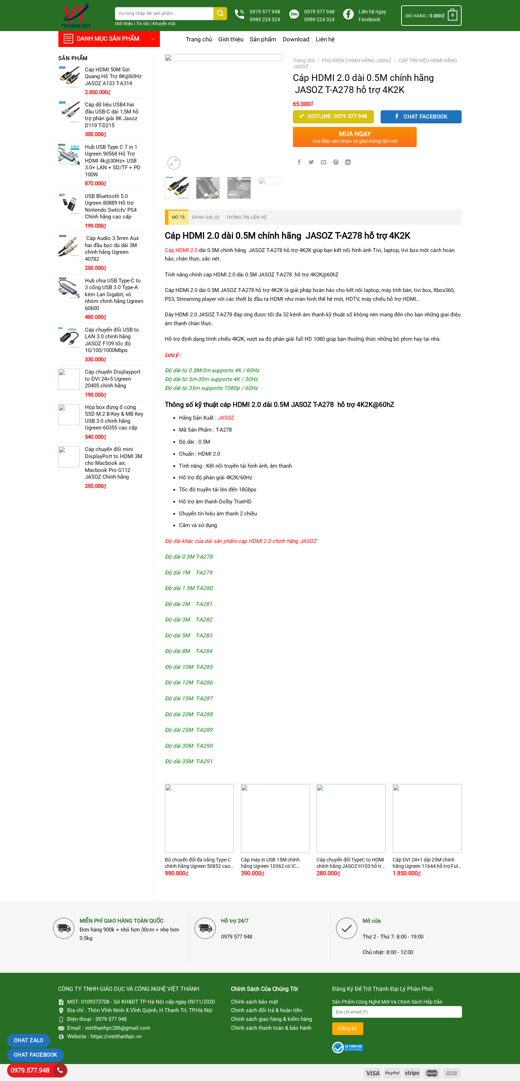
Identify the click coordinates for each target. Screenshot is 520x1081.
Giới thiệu (124, 23)
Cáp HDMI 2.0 (181, 250)
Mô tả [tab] (178, 217)
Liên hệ (325, 39)
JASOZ (226, 418)
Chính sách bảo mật (254, 1002)
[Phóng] (173, 163)
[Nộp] (220, 13)
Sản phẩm (263, 39)
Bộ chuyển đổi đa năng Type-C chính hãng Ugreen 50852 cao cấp (198, 863)
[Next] (271, 112)
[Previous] (176, 112)
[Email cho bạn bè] (323, 162)
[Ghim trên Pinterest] (336, 162)
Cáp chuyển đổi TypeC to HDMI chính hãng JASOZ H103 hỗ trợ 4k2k (351, 863)
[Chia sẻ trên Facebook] (299, 162)
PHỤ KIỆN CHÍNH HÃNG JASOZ (356, 60)
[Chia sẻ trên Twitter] (311, 162)
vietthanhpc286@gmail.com (117, 1028)
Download (296, 39)
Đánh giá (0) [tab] (205, 217)
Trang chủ (199, 39)
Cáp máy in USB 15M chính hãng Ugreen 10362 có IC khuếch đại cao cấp (270, 863)
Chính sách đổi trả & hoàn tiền (266, 1010)
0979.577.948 (30, 1070)
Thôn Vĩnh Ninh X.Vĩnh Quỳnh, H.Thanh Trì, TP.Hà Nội (150, 1010)
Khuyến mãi (163, 23)
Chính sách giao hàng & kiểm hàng (271, 1019)
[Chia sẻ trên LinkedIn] (348, 162)
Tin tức (142, 23)
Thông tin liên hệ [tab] (246, 217)
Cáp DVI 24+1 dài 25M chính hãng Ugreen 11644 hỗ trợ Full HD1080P (426, 863)
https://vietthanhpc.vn (116, 1036)
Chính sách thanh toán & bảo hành (271, 1028)
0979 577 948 (265, 11)
